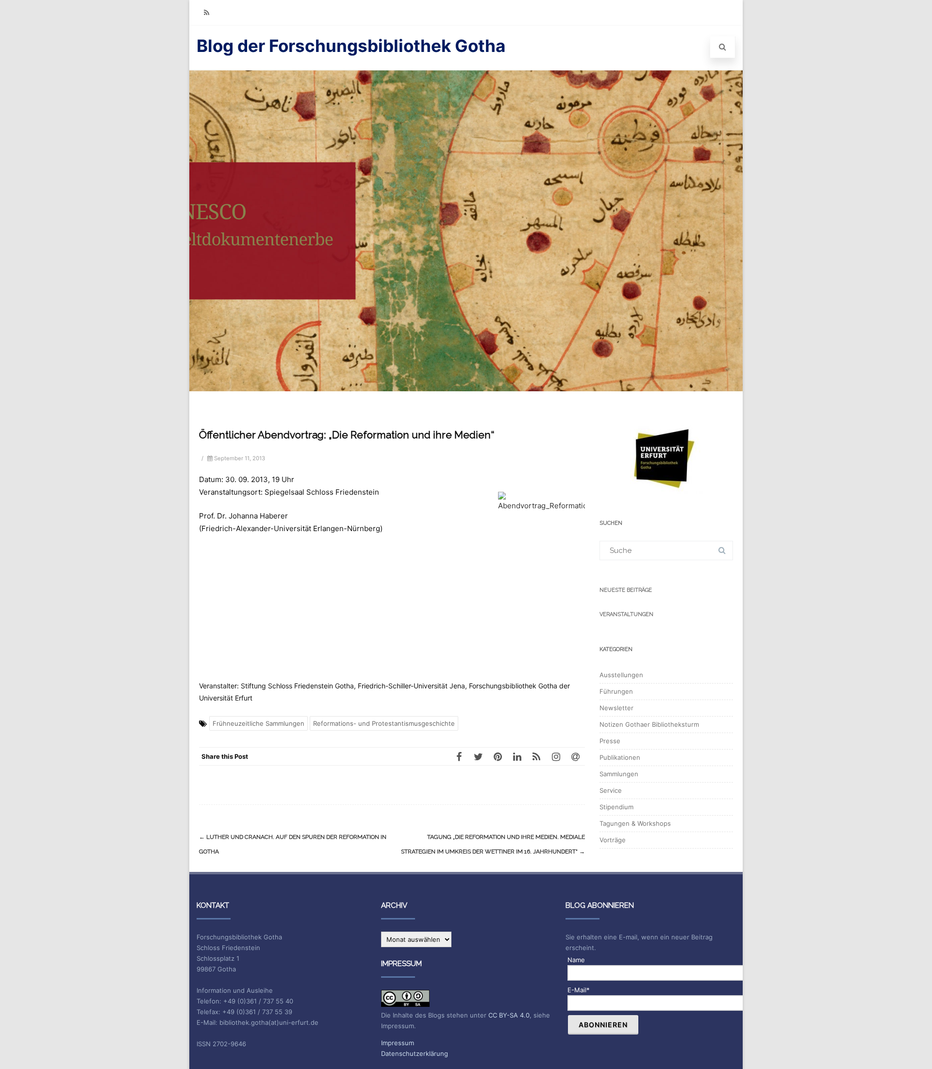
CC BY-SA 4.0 (509, 1015)
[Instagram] (556, 756)
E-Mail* (578, 990)
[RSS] (206, 12)
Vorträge (612, 840)
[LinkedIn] (517, 756)
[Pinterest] (497, 756)
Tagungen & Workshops (635, 823)
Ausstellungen (621, 675)
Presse (609, 741)
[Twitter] (478, 756)
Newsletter (616, 708)
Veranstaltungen (626, 614)
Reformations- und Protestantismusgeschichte (384, 723)
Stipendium (616, 807)
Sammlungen (618, 774)
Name (576, 960)
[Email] (575, 756)
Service (610, 790)
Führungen (616, 691)
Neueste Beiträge (625, 590)
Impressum (397, 1043)
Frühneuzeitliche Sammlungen (258, 723)
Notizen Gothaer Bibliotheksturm (649, 724)
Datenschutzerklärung (414, 1053)
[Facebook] (458, 756)
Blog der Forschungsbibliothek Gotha (351, 45)
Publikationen (619, 757)
